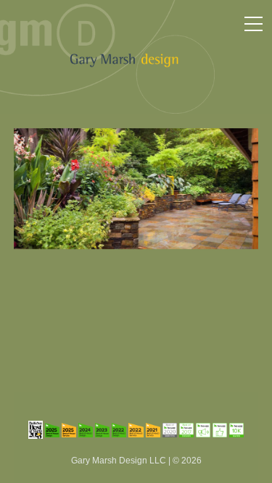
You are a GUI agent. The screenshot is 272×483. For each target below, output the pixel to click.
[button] (253, 23)
